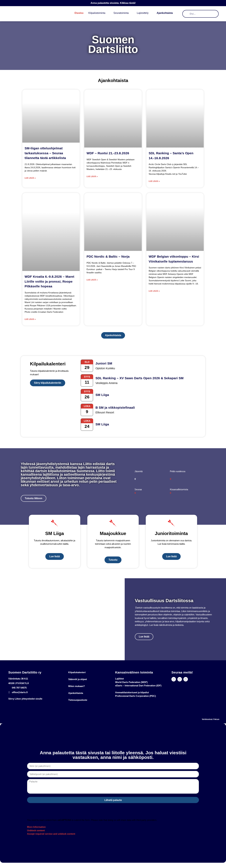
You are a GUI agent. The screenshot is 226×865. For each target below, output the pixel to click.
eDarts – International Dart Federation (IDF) (138, 685)
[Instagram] (185, 679)
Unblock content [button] (36, 830)
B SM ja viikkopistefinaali (115, 407)
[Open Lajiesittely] (150, 13)
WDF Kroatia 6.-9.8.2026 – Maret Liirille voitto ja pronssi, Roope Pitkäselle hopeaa (49, 281)
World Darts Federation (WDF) (131, 682)
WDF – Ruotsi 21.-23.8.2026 (108, 153)
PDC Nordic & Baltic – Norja (108, 256)
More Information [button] (36, 827)
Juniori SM (103, 363)
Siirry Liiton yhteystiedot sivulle (25, 698)
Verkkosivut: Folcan (210, 719)
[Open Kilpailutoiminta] (107, 13)
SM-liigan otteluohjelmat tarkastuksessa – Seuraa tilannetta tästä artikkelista (45, 153)
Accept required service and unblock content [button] (51, 833)
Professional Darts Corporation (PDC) (135, 696)
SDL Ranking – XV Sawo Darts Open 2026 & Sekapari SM (139, 378)
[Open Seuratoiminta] (130, 13)
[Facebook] (173, 679)
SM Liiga (102, 395)
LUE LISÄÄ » (30, 178)
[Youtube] (179, 679)
